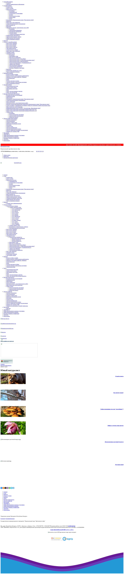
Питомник (8, 125)
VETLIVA (5, 139)
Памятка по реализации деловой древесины (17, 305)
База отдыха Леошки (11, 44)
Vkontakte (7, 518)
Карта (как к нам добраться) (13, 22)
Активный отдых (10, 53)
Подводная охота (10, 78)
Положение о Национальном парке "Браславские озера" (20, 99)
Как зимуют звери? (118, 392)
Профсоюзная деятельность (13, 35)
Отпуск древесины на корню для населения (17, 130)
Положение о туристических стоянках (18, 226)
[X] (5, 488)
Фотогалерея (6, 140)
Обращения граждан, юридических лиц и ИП (17, 27)
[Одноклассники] (3, 488)
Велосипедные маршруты (18, 238)
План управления (10, 101)
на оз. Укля (14, 221)
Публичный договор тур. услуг (14, 70)
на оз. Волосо (15, 222)
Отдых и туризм (7, 42)
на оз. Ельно (15, 213)
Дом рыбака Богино (11, 48)
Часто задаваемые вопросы (13, 39)
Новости (5, 40)
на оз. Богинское (16, 210)
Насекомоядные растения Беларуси (114, 441)
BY (39, 151)
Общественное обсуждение (13, 38)
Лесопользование (10, 121)
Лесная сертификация (11, 127)
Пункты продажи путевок (12, 81)
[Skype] (11, 488)
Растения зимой (119, 464)
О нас (4, 5)
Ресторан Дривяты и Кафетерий (11, 138)
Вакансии (8, 21)
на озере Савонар (16, 220)
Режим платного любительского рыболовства (17, 75)
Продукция (6, 132)
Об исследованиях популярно (16, 114)
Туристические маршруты (15, 66)
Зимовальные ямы (10, 267)
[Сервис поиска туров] (67, 540)
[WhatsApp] (9, 488)
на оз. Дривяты (15, 224)
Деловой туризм (10, 52)
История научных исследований (14, 95)
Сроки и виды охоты (11, 87)
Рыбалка (5, 73)
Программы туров (13, 56)
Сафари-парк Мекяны (14, 64)
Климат (11, 14)
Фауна (10, 18)
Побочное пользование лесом (13, 123)
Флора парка (12, 17)
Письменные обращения (15, 31)
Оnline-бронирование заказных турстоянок (13, 135)
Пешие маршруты (16, 239)
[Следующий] (21, 170)
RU (37, 151)
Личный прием (13, 33)
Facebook (3, 518)
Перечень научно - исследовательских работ (17, 103)
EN (41, 151)
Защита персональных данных (13, 36)
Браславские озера (5, 146)
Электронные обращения (15, 30)
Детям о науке (9, 112)
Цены (7, 79)
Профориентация (10, 96)
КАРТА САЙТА (70, 529)
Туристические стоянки (12, 49)
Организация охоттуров (12, 86)
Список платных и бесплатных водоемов (16, 82)
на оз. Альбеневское (17, 208)
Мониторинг (9, 97)
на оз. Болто (15, 211)
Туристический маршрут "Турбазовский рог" (20, 62)
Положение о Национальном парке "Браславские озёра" (20, 20)
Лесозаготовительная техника (13, 129)
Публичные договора (11, 254)
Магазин (8, 308)
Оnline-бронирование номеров (10, 136)
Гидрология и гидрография (15, 13)
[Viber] (7, 488)
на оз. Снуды (15, 219)
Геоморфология (13, 12)
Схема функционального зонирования (15, 23)
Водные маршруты (16, 241)
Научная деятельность (8, 93)
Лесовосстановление (11, 119)
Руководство (9, 7)
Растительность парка (14, 16)
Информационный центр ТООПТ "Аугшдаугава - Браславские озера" (23, 108)
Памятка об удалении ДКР (12, 131)
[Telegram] (13, 488)
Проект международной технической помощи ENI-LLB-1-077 (21, 109)
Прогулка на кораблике (15, 57)
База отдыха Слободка (11, 47)
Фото (7, 90)
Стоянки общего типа (14, 225)
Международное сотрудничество (14, 106)
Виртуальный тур (10, 25)
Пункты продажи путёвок (12, 264)
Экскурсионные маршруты (15, 65)
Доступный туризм (11, 255)
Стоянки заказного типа (15, 207)
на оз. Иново (15, 215)
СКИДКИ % (6, 134)
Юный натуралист (13, 117)
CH (43, 151)
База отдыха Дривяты (11, 43)
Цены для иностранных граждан (14, 91)
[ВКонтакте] (1, 488)
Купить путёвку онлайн (12, 74)
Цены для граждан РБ (11, 92)
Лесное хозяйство (7, 118)
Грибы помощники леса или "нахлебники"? (112, 409)
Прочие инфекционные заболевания (15, 4)
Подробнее (10, 1)
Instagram (12, 518)
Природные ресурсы (11, 9)
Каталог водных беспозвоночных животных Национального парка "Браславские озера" (28, 104)
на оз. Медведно (16, 216)
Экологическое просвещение (16, 116)
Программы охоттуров (11, 88)
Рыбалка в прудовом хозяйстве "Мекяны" (16, 77)
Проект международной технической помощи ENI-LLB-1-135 (21, 110)
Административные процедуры (17, 34)
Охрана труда (9, 126)
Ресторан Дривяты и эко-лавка (16, 68)
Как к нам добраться (11, 191)
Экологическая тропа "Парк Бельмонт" (18, 61)
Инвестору (6, 156)
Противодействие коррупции (10, 157)
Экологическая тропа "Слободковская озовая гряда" (22, 60)
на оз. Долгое (15, 212)
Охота (4, 84)
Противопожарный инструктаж (17, 228)
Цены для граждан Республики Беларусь (16, 276)
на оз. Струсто (15, 217)
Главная (5, 1)
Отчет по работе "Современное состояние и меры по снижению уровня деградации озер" (28, 105)
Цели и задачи (9, 8)
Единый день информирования (14, 203)
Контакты (8, 26)
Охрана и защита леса (11, 122)
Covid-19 (8, 3)
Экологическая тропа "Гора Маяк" (17, 58)
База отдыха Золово (11, 45)
